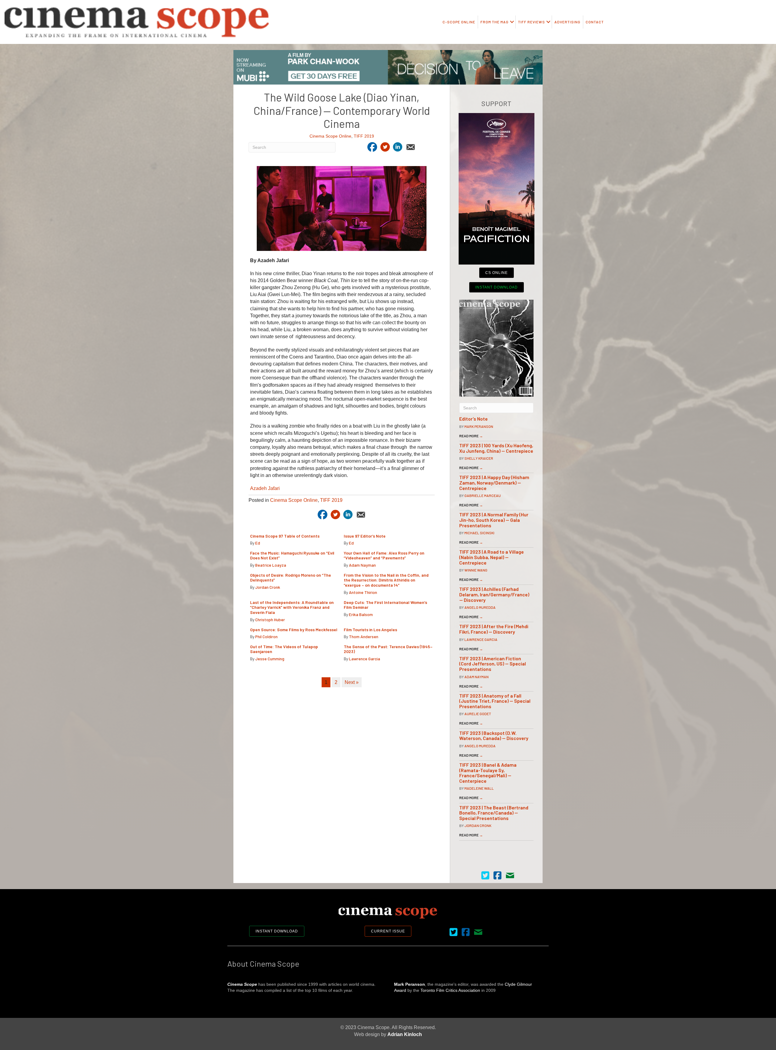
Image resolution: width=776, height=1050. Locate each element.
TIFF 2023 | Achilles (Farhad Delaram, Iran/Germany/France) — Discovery (494, 594)
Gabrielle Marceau (482, 495)
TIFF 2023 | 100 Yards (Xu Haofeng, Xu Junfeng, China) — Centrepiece (496, 448)
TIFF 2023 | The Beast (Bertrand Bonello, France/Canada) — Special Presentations (493, 813)
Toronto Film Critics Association (450, 990)
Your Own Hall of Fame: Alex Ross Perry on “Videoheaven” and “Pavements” (384, 555)
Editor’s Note (473, 419)
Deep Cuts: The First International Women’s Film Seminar (385, 605)
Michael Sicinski (479, 533)
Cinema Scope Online (330, 136)
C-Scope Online (459, 22)
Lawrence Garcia (364, 658)
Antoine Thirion (363, 592)
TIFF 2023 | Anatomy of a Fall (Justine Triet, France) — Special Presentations (494, 701)
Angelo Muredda (480, 607)
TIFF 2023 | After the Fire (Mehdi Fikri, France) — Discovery (493, 629)
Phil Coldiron (266, 636)
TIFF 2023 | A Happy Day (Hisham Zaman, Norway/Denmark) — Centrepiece (494, 482)
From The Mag (494, 22)
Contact (595, 22)
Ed (257, 542)
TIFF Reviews (531, 22)
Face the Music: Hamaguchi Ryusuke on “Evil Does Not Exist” (292, 555)
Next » (352, 682)
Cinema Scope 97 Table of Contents (284, 535)
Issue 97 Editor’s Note (365, 535)
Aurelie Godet (477, 714)
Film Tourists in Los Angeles (370, 629)
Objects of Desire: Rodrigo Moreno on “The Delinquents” (290, 577)
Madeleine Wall (479, 788)
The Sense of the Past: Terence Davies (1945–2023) (388, 649)
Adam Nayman (362, 565)
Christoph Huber (270, 619)
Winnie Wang (475, 570)
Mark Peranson (478, 426)
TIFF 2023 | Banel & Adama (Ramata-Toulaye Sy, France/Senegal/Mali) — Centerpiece (488, 773)
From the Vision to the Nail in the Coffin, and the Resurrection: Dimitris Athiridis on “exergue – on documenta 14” (386, 580)
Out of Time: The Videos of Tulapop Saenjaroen (284, 649)
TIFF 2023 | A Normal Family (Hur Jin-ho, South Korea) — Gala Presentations (493, 520)
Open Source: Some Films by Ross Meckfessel (293, 629)
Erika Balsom (361, 614)
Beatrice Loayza (270, 565)
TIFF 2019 (364, 136)
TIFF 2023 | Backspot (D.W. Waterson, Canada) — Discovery (493, 735)
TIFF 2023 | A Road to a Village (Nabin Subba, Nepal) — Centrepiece (491, 557)
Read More (471, 436)
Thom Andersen (363, 636)
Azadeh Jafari (265, 488)
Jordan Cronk (267, 587)
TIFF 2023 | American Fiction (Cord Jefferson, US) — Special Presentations (492, 663)
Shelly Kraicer (478, 458)
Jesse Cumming (269, 658)
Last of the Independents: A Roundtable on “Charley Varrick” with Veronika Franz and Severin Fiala (292, 607)
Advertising (567, 22)
